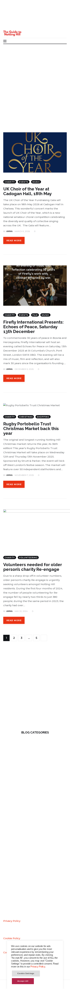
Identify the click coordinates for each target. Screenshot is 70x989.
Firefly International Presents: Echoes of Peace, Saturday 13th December (33, 327)
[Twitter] (8, 17)
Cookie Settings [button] (25, 973)
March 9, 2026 (22, 231)
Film (35, 315)
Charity (10, 182)
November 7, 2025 (24, 475)
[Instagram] (8, 24)
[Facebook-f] (8, 11)
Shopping (43, 417)
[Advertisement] (35, 80)
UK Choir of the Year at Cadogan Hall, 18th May (27, 191)
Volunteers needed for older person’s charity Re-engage (32, 567)
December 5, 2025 (24, 369)
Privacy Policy (11, 920)
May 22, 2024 (21, 611)
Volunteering (28, 557)
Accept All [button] (22, 981)
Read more (14, 240)
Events (23, 182)
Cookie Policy (11, 938)
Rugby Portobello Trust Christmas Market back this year (31, 428)
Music (36, 182)
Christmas (26, 417)
